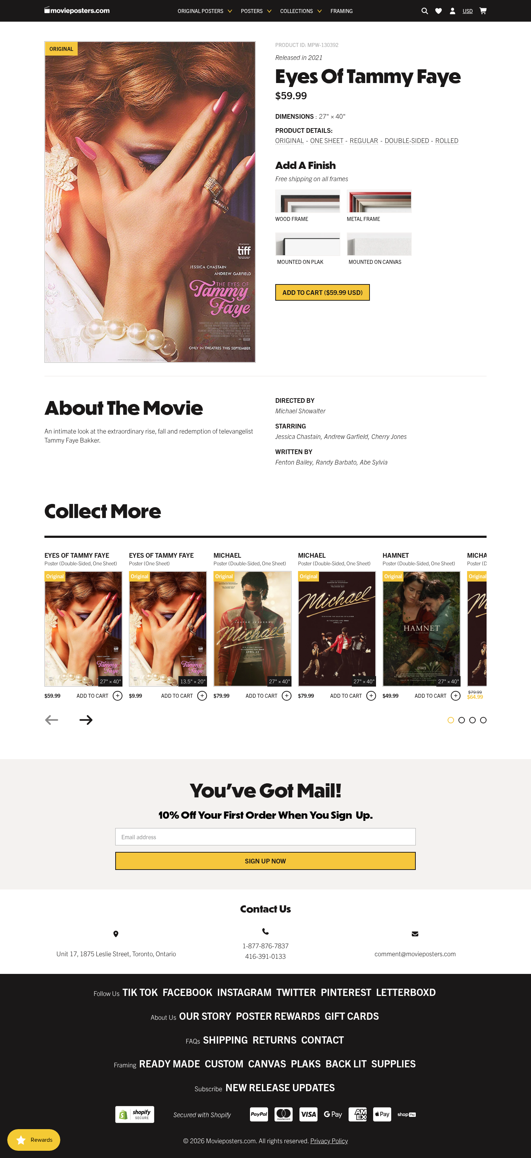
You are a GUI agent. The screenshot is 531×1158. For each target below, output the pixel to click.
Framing (342, 11)
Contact (322, 1039)
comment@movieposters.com (415, 953)
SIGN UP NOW (265, 861)
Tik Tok (140, 992)
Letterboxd (406, 992)
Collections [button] (296, 11)
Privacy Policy (329, 1140)
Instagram (244, 992)
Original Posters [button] (200, 11)
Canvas (267, 1063)
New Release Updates (280, 1087)
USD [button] (468, 11)
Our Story (205, 1015)
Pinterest (346, 992)
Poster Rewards (278, 1015)
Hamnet (396, 555)
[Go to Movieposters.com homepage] (76, 10)
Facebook (187, 992)
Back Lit (346, 1063)
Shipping (225, 1039)
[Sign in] (452, 11)
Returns (274, 1039)
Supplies (393, 1063)
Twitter (296, 992)
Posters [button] (252, 11)
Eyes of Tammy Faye (76, 555)
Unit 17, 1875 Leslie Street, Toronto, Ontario (116, 953)
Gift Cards (352, 1015)
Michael (227, 555)
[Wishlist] (438, 11)
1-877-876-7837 (265, 945)
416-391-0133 (265, 956)
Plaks (306, 1063)
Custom (224, 1063)
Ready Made (169, 1063)
